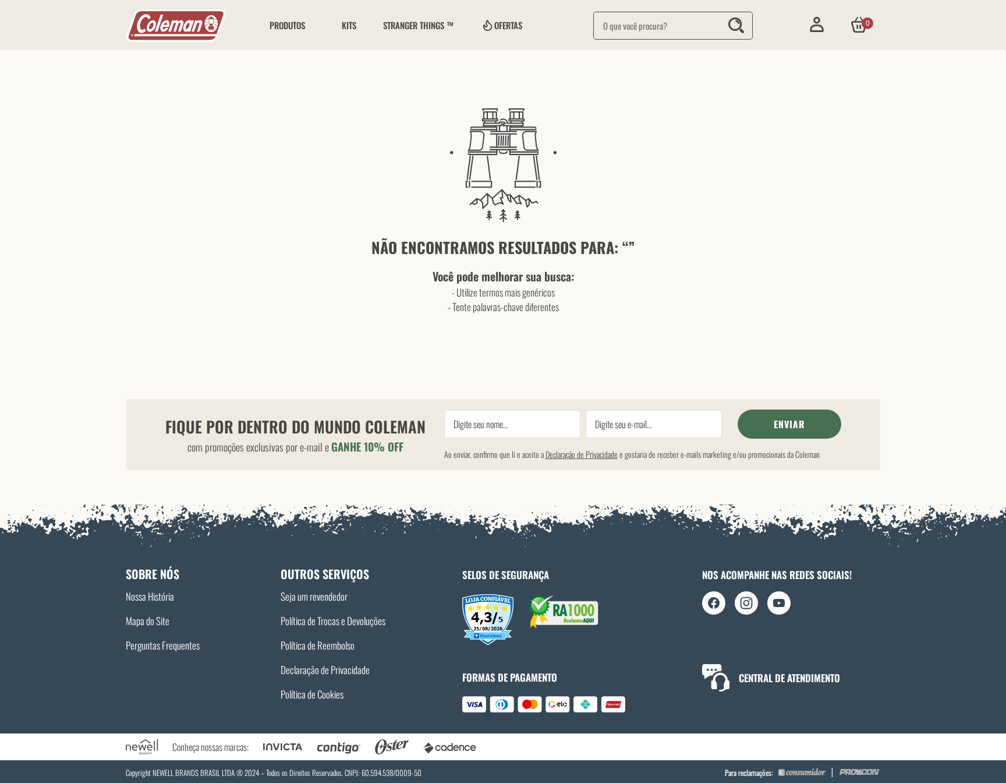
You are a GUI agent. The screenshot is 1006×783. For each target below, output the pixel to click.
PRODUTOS (287, 25)
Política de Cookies (312, 694)
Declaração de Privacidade (581, 454)
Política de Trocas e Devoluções (333, 620)
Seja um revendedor (314, 596)
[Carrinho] (859, 25)
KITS (349, 25)
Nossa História (150, 596)
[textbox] (673, 26)
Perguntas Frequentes (163, 645)
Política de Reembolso (318, 645)
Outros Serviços (325, 574)
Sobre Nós (152, 574)
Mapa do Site (147, 620)
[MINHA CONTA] (816, 25)
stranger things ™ (418, 25)
